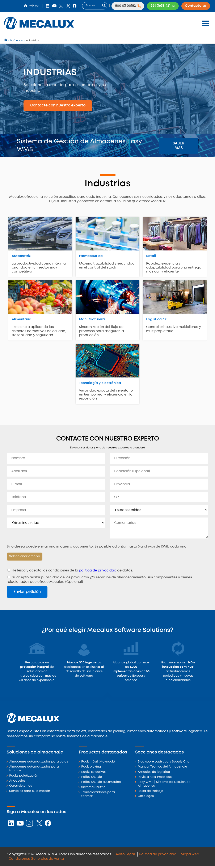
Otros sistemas (20, 786)
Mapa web (190, 854)
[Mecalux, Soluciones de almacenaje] (39, 30)
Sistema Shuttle (93, 787)
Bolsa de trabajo (150, 791)
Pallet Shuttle (91, 777)
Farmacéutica (91, 256)
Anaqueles (17, 781)
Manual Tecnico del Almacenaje (162, 766)
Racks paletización (23, 775)
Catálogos (146, 796)
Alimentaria (21, 319)
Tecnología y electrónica (100, 383)
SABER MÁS (178, 146)
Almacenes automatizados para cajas (38, 761)
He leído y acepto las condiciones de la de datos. (72, 570)
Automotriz (21, 256)
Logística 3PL (157, 319)
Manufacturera (92, 319)
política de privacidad (97, 570)
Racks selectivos (93, 772)
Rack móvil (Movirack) (98, 761)
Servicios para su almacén (29, 791)
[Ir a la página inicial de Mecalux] (6, 40)
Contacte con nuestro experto (57, 105)
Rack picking (91, 766)
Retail (151, 256)
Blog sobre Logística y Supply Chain (165, 761)
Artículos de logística (154, 772)
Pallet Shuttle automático (101, 782)
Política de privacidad (157, 854)
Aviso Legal (125, 854)
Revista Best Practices (155, 777)
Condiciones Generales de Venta (36, 858)
